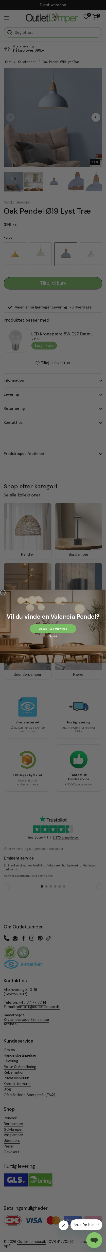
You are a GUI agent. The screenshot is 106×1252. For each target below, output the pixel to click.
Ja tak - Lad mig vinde (53, 628)
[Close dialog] (2, 592)
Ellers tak (53, 636)
